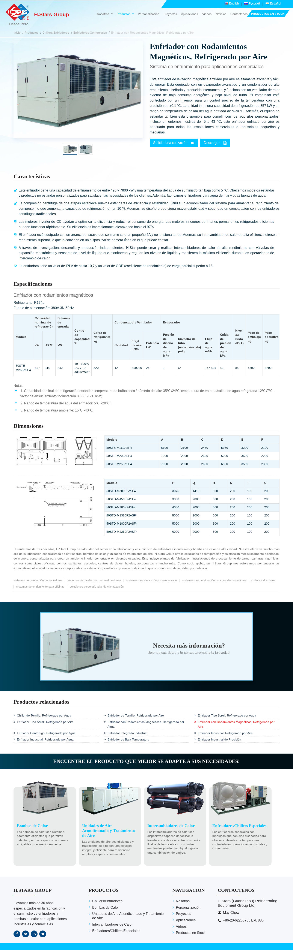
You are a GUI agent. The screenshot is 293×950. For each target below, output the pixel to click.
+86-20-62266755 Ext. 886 (243, 920)
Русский (254, 3)
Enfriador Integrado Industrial (127, 733)
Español (275, 3)
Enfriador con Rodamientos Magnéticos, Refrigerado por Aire (236, 724)
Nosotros (183, 901)
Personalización (148, 14)
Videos (206, 14)
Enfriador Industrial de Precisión (219, 739)
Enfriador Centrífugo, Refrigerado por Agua (46, 733)
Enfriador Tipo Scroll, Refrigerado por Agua (227, 715)
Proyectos (170, 14)
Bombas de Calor (105, 907)
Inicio (17, 32)
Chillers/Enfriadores (55, 32)
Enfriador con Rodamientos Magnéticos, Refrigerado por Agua (145, 724)
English (234, 3)
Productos (31, 32)
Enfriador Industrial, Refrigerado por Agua (45, 739)
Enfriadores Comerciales (90, 32)
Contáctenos (239, 14)
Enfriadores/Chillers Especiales (116, 931)
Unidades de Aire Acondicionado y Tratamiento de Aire (128, 916)
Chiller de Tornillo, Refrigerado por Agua (44, 715)
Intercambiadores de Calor (112, 924)
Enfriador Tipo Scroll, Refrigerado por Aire (45, 722)
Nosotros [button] (103, 14)
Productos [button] (124, 14)
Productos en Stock (190, 933)
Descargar (212, 143)
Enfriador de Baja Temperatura (128, 739)
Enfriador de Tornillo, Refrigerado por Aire (135, 715)
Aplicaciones (189, 14)
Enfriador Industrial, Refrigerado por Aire (225, 733)
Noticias (221, 14)
